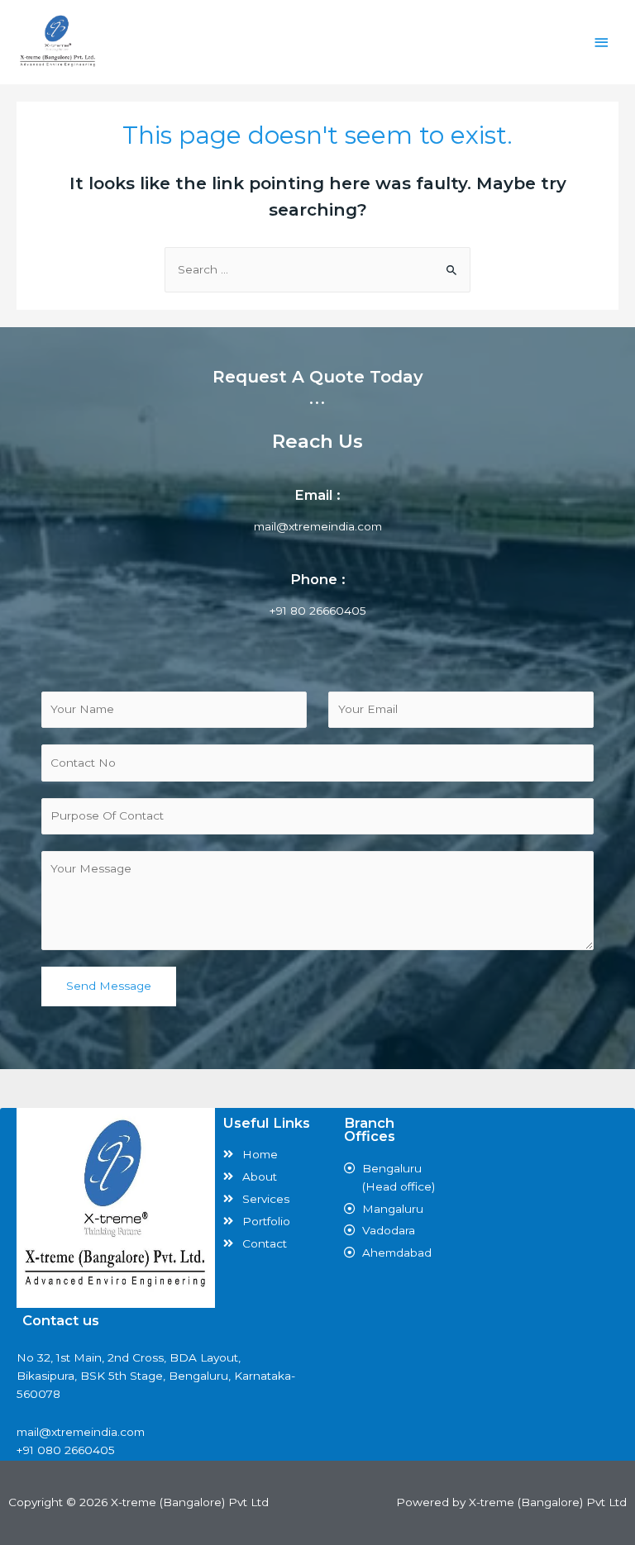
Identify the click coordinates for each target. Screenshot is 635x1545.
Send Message (108, 985)
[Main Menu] (602, 42)
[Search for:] (317, 269)
